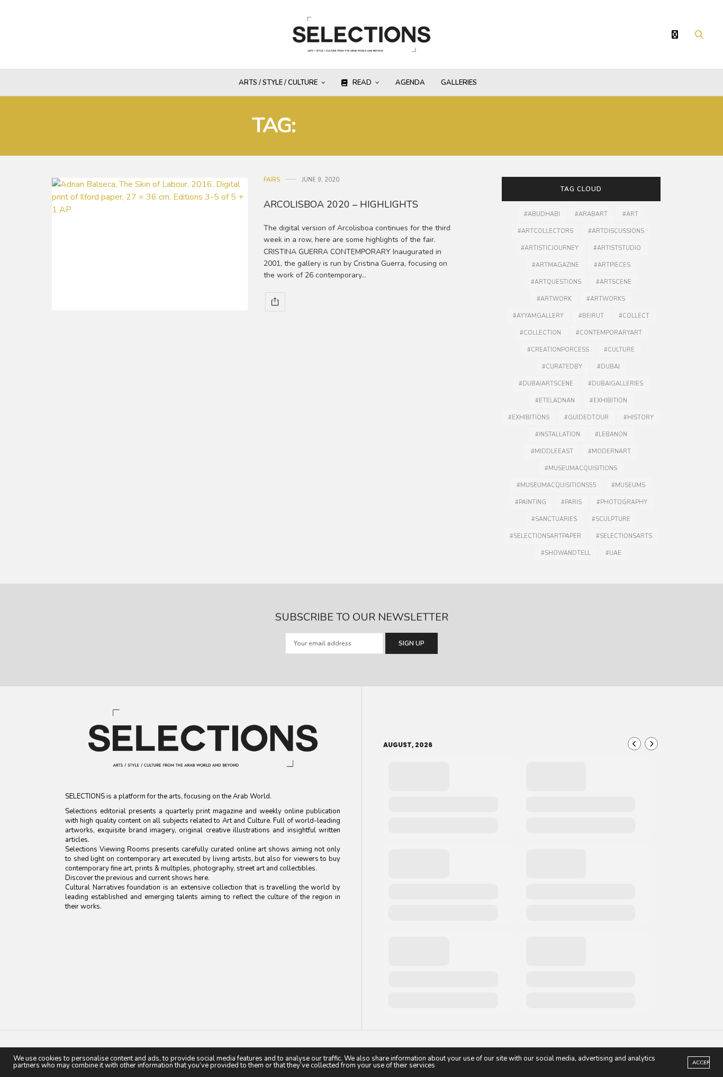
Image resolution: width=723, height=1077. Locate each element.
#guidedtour (586, 417)
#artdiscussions (616, 231)
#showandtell (566, 553)
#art (630, 214)
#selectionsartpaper (545, 536)
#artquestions (556, 282)
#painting (530, 502)
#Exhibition (608, 401)
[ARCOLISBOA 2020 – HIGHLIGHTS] (150, 244)
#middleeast (552, 451)
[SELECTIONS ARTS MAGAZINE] (362, 34)
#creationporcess (558, 350)
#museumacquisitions (581, 468)
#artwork (554, 299)
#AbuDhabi (542, 214)
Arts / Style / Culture (278, 82)
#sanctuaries (554, 519)
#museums (628, 485)
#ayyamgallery (538, 316)
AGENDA (410, 82)
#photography (622, 502)
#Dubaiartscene (546, 384)
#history (638, 417)
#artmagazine (555, 265)
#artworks (605, 299)
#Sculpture (611, 519)
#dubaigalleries (615, 384)
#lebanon (611, 434)
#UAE (613, 553)
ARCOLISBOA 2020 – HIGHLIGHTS (341, 204)
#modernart (609, 451)
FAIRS (272, 180)
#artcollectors (545, 231)
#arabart (591, 214)
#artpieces (612, 265)
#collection (540, 333)
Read (362, 82)
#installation (557, 434)
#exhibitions (528, 417)
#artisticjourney (550, 248)
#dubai (608, 367)
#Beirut (591, 316)
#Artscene (613, 282)
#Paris (571, 502)
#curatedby (562, 367)
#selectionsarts (624, 536)
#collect (634, 316)
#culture (619, 350)
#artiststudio (617, 248)
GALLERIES (459, 82)
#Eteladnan (555, 401)
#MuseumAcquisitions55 (557, 485)
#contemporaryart (609, 333)
